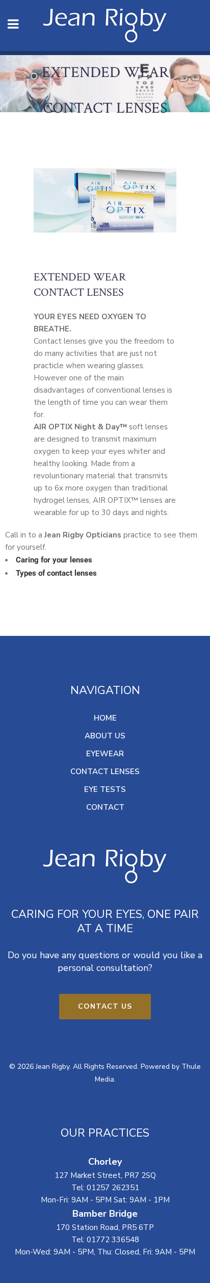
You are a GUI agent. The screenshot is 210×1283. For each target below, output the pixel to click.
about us (105, 736)
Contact (105, 807)
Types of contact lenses (56, 573)
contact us (105, 1006)
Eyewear (105, 754)
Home (105, 718)
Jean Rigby (52, 1066)
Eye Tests (105, 789)
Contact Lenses (105, 771)
